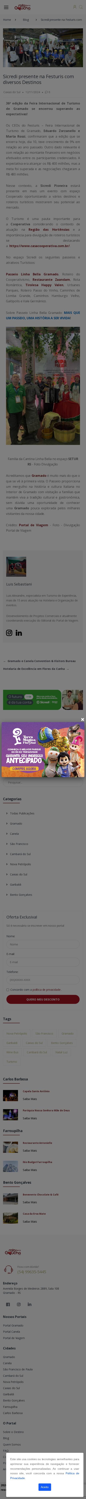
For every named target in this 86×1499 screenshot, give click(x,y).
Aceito (45, 1487)
